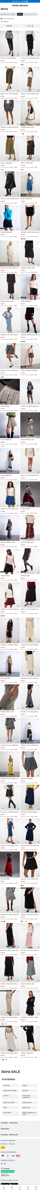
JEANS (24, 1085)
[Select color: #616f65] (26, 921)
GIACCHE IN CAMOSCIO (26, 1096)
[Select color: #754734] (23, 64)
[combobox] (10, 26)
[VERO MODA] (20, 6)
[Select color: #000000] (21, 64)
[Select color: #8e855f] (1, 169)
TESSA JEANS (26, 1102)
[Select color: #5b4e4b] (3, 169)
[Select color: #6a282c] (1, 615)
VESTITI (6, 1095)
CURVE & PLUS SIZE (10, 1090)
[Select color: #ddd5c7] (21, 133)
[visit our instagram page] (5, 1164)
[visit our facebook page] (2, 1164)
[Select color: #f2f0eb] (25, 921)
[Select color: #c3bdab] (1, 446)
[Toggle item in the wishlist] (17, 32)
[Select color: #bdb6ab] (23, 921)
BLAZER (25, 1090)
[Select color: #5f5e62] (1, 377)
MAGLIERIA (7, 1112)
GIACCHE (6, 1085)
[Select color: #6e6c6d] (3, 446)
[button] (10, 44)
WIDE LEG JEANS (8, 1102)
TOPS (5, 1107)
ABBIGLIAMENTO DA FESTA (29, 1113)
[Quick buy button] (18, 54)
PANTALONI (26, 1107)
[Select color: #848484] (4, 615)
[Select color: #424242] (23, 238)
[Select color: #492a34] (25, 238)
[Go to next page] (23, 1066)
